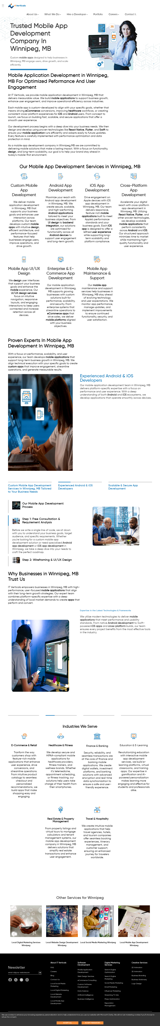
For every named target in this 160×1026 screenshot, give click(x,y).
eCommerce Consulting (87, 980)
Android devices (59, 235)
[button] (40, 972)
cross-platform (117, 626)
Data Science (83, 991)
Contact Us (131, 14)
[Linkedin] (21, 980)
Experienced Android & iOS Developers (75, 487)
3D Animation (137, 972)
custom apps (16, 366)
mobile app (99, 285)
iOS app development (50, 546)
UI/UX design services (24, 293)
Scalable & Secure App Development (123, 487)
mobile (14, 290)
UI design (53, 222)
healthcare (74, 111)
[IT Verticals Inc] (17, 6)
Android (72, 114)
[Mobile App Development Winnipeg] (134, 921)
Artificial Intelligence (85, 995)
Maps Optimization (112, 999)
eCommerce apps (58, 313)
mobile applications (63, 98)
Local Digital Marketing (60, 990)
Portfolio (98, 14)
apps (71, 600)
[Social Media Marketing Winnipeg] (98, 921)
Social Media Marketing (114, 983)
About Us (33, 14)
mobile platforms (56, 320)
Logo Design (137, 984)
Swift (102, 129)
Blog (52, 976)
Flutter (89, 129)
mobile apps (26, 58)
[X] (16, 980)
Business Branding (139, 976)
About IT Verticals (58, 963)
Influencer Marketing (113, 991)
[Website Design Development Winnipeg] (62, 921)
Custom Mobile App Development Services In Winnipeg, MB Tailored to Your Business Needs (29, 488)
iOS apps (96, 626)
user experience (101, 232)
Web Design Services (86, 976)
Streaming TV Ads (112, 995)
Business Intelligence (86, 999)
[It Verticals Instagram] (26, 980)
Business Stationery (139, 980)
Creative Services (139, 963)
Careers (114, 14)
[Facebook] (10, 980)
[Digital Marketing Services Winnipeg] (26, 921)
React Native (76, 129)
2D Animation (137, 968)
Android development (121, 623)
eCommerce (32, 111)
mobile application (33, 133)
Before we (42, 541)
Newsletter (16, 968)
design (12, 152)
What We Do (52, 14)
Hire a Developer (77, 14)
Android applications (60, 213)
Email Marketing (111, 987)
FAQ (52, 968)
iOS (60, 114)
